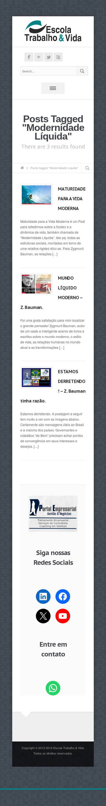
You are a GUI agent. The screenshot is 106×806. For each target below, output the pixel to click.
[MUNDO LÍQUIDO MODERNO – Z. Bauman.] (36, 284)
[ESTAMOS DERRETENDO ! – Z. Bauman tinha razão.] (36, 377)
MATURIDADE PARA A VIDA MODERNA (72, 198)
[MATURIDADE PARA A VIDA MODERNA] (36, 195)
